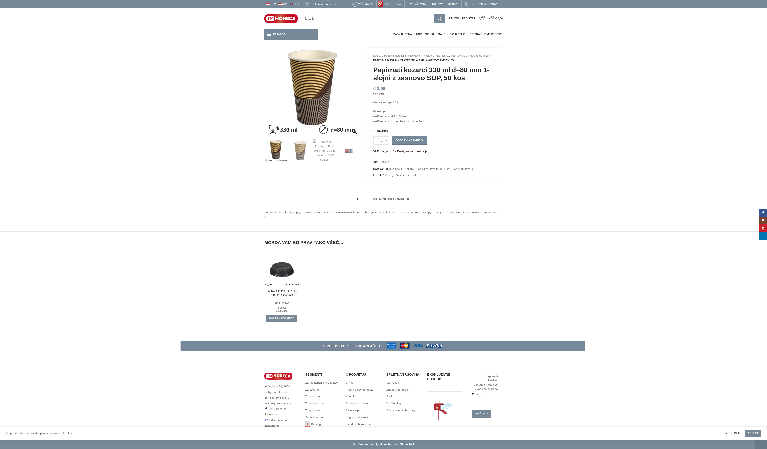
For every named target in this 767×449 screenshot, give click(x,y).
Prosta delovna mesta (359, 389)
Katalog (316, 424)
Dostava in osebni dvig (400, 410)
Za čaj (389, 175)
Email (476, 394)
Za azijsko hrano (315, 403)
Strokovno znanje (357, 403)
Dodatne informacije (390, 199)
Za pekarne (312, 396)
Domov (377, 55)
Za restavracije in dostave (321, 382)
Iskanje (439, 18)
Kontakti (351, 396)
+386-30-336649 (487, 4)
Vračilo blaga (394, 403)
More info (732, 433)
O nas (349, 382)
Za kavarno (312, 389)
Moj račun (392, 382)
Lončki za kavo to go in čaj (473, 55)
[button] (355, 95)
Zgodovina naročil (397, 389)
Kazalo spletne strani (359, 424)
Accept (753, 433)
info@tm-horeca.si (324, 4)
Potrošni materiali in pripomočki (402, 55)
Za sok (412, 175)
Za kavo (400, 175)
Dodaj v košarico (409, 140)
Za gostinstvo (313, 410)
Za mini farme (314, 417)
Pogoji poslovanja (357, 417)
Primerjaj (383, 151)
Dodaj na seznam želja (412, 151)
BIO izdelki (395, 168)
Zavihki (390, 396)
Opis (361, 199)
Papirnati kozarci (445, 55)
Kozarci (428, 55)
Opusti (761, 444)
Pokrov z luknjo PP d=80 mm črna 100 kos (281, 292)
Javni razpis (353, 410)
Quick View (296, 267)
